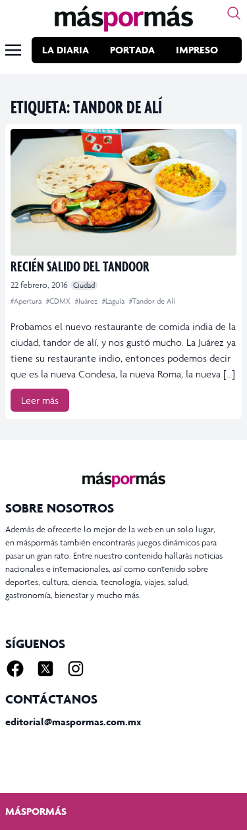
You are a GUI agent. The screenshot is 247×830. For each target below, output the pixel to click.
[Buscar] (234, 13)
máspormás (36, 811)
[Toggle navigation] (13, 50)
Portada (132, 49)
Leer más (40, 400)
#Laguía (114, 301)
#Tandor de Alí (152, 301)
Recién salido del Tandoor (80, 266)
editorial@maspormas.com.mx (73, 721)
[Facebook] (15, 668)
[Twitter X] (45, 668)
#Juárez (87, 301)
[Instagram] (76, 668)
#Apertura (27, 301)
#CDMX (59, 301)
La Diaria (65, 49)
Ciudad (84, 285)
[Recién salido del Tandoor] (123, 192)
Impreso (197, 49)
